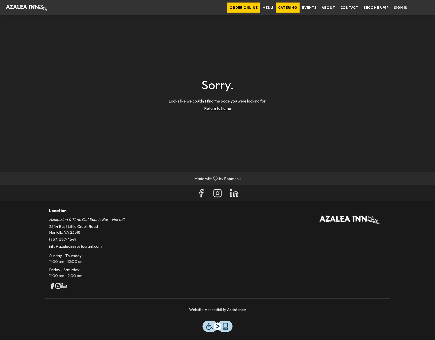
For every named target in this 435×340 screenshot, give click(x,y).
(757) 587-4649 (63, 239)
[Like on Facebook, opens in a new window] (200, 194)
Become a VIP (376, 8)
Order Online (244, 8)
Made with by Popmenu (122, 178)
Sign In (401, 8)
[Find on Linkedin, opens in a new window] (234, 194)
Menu (268, 8)
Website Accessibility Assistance (217, 309)
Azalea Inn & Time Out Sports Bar (349, 220)
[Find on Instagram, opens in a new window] (217, 194)
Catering (287, 8)
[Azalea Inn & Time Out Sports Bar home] (26, 7)
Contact (349, 8)
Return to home (217, 108)
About (328, 8)
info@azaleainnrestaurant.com (75, 246)
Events (309, 8)
